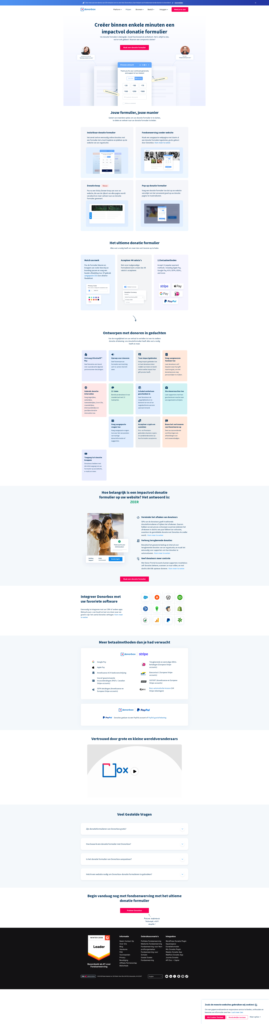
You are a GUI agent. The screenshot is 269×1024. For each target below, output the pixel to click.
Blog (121, 946)
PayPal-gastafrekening (157, 717)
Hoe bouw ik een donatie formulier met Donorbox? (108, 844)
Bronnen (139, 9)
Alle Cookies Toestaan (215, 1017)
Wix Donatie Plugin (173, 949)
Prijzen (128, 9)
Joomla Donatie (172, 957)
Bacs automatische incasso (160, 688)
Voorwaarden (124, 955)
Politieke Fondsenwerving (151, 941)
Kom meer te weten (162, 142)
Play (134, 771)
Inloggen (163, 9)
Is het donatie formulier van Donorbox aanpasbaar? (109, 859)
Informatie (124, 936)
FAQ (121, 952)
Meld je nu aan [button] (180, 9)
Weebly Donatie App (174, 952)
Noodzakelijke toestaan (237, 1017)
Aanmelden (179, 3)
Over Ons (123, 944)
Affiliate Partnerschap (128, 963)
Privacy (122, 957)
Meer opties (254, 1017)
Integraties (171, 936)
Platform (116, 9)
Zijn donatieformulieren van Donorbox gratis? (106, 828)
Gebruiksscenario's (150, 936)
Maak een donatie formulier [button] (134, 47)
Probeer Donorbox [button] (134, 910)
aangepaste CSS (90, 275)
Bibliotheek (123, 966)
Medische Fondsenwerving (151, 944)
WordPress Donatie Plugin (176, 941)
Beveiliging (123, 960)
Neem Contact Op (126, 941)
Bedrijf (150, 9)
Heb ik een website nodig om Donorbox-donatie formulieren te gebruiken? (119, 874)
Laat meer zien (237, 1012)
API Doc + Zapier (172, 960)
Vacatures (123, 949)
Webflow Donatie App (174, 955)
